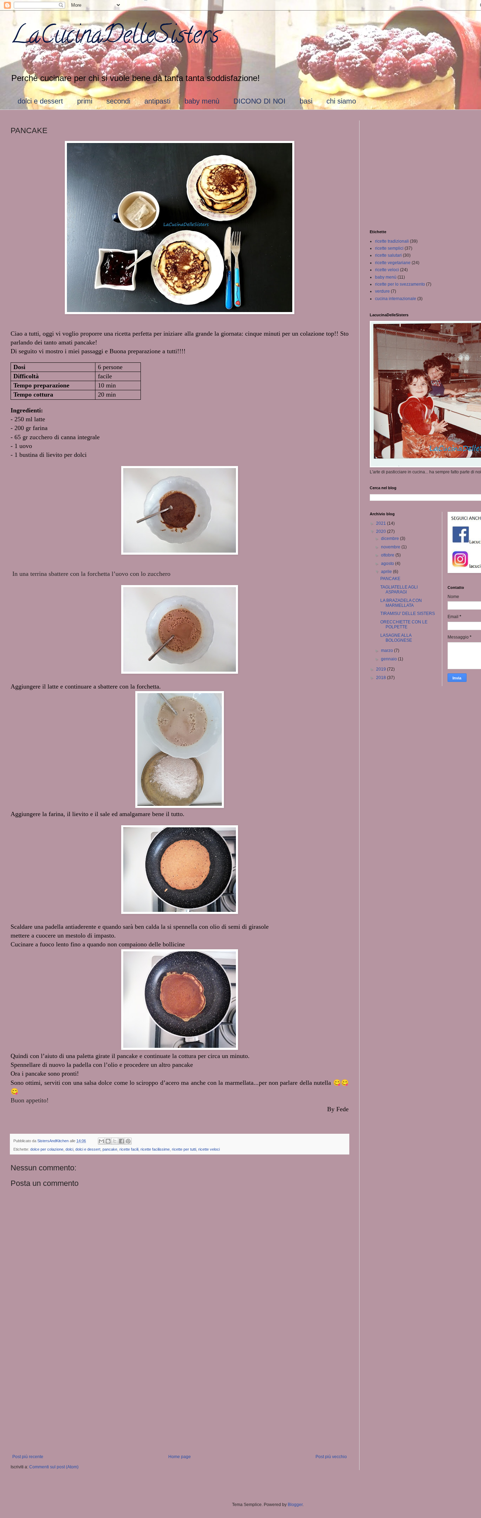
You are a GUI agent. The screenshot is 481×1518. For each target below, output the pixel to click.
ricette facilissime (155, 1149)
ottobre (388, 555)
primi (84, 101)
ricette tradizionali (392, 241)
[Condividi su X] (114, 1141)
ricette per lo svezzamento (400, 284)
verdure (382, 291)
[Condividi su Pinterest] (128, 1141)
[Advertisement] (180, 1396)
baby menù (202, 101)
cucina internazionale (395, 298)
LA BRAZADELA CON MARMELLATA (401, 603)
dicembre (390, 538)
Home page (179, 1456)
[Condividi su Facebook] (121, 1141)
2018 (381, 677)
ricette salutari (388, 255)
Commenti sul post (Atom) (54, 1466)
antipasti (157, 101)
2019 (381, 669)
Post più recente (27, 1456)
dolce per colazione (46, 1149)
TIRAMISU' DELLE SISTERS (407, 613)
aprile (387, 571)
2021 (381, 523)
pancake (109, 1149)
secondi (118, 101)
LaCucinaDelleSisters (115, 37)
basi (306, 101)
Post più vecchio (331, 1456)
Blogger (295, 1504)
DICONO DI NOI (259, 101)
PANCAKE (390, 578)
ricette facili (128, 1149)
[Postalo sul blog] (108, 1141)
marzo (387, 650)
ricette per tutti (184, 1149)
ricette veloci (209, 1149)
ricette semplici (389, 248)
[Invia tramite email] (101, 1141)
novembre (391, 547)
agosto (388, 563)
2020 (381, 531)
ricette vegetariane (393, 262)
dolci (69, 1149)
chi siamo (341, 101)
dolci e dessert (40, 101)
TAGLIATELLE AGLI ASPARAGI (399, 590)
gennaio (389, 659)
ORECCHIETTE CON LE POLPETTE (403, 624)
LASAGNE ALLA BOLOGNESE (396, 638)
